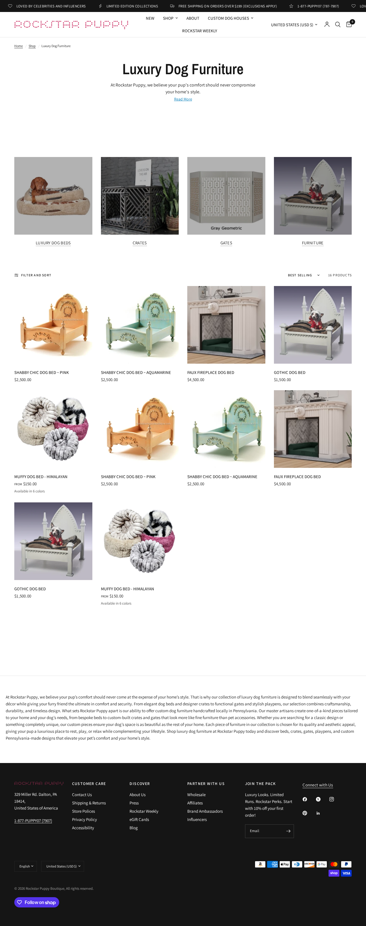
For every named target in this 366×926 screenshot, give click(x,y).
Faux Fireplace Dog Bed (210, 372)
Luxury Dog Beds (53, 242)
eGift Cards (139, 819)
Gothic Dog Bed (289, 372)
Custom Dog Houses (228, 18)
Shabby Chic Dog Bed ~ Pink (41, 372)
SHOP (168, 18)
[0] (347, 24)
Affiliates (195, 803)
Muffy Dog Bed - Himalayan (40, 476)
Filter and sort (36, 275)
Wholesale (196, 794)
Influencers (197, 819)
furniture (313, 242)
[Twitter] (322, 799)
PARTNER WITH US (206, 784)
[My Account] (327, 24)
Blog (134, 827)
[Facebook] (309, 799)
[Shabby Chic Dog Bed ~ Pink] (53, 325)
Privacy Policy (84, 819)
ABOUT (192, 18)
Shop (32, 46)
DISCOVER (140, 784)
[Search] (337, 24)
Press (134, 803)
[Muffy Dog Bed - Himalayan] (53, 429)
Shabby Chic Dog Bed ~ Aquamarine (136, 372)
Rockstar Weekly (199, 30)
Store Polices (83, 811)
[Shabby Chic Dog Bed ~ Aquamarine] (140, 325)
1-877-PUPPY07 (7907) (33, 820)
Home (18, 46)
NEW (150, 18)
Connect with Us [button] (318, 784)
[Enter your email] (288, 831)
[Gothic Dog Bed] (313, 325)
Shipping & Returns (89, 803)
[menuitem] (150, 18)
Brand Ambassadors (205, 811)
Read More (183, 99)
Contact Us (82, 794)
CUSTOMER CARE (89, 784)
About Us (138, 794)
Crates (140, 242)
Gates (226, 242)
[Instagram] (335, 799)
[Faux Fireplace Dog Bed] (226, 325)
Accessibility (83, 827)
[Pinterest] (309, 813)
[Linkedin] (322, 813)
